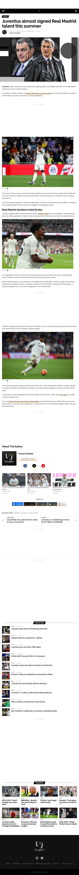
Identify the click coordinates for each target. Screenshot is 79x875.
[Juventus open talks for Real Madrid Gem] (39, 480)
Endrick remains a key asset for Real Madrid (23, 401)
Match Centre (28, 863)
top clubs (63, 395)
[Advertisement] (39, 4)
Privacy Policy (67, 863)
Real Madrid (34, 513)
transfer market (43, 213)
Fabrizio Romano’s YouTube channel (38, 93)
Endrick (17, 513)
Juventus (25, 513)
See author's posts (28, 459)
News (8, 863)
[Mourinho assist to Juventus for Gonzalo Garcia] (64, 480)
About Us (56, 863)
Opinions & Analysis (42, 863)
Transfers (16, 863)
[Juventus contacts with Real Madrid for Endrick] (13, 480)
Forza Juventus (15, 33)
